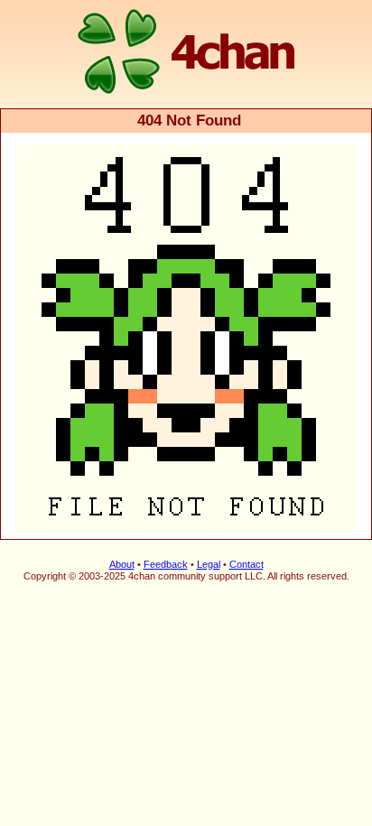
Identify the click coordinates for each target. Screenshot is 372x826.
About (122, 564)
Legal (208, 564)
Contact (246, 564)
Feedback (166, 564)
